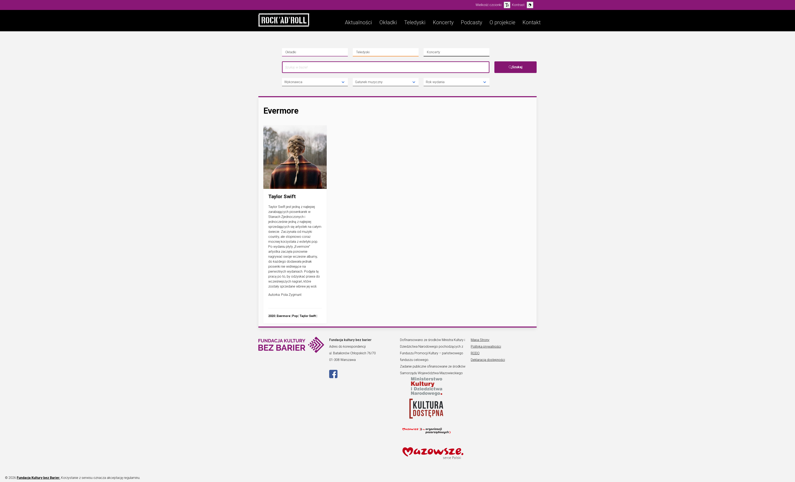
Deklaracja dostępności (488, 360)
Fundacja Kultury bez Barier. (38, 478)
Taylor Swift (308, 316)
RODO (475, 353)
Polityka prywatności (486, 346)
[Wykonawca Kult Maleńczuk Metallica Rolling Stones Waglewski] (315, 82)
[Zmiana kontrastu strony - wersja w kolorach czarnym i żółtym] (530, 5)
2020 (271, 316)
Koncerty (440, 53)
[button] (283, 20)
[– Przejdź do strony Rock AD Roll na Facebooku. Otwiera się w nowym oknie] (333, 377)
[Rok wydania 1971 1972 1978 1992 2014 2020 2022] (456, 82)
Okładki (298, 53)
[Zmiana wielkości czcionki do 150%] (507, 5)
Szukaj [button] (517, 67)
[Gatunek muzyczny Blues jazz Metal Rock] (386, 82)
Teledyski (369, 53)
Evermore (283, 316)
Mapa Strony (480, 340)
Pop (295, 316)
